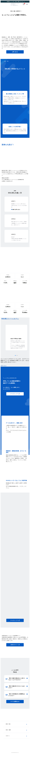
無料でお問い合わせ (16, 209)
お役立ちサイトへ (14, 644)
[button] (15, 355)
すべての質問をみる (15, 701)
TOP (5, 61)
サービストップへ (14, 393)
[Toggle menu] (27, 4)
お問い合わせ (3, 365)
